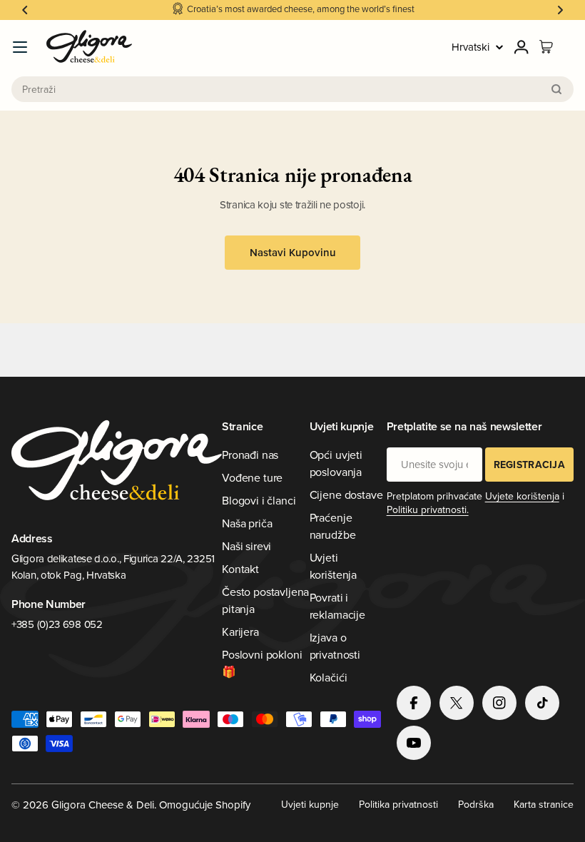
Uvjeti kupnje (310, 804)
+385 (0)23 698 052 (57, 624)
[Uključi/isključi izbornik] (20, 47)
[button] (25, 10)
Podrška (476, 804)
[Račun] (521, 47)
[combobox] (292, 89)
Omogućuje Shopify (204, 804)
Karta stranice (544, 804)
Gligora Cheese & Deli (102, 804)
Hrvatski (470, 46)
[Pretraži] (556, 89)
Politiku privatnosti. (428, 509)
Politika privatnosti (398, 804)
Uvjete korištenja (522, 496)
